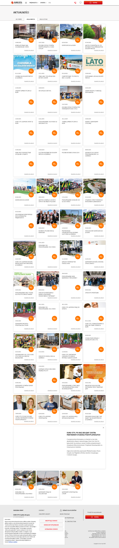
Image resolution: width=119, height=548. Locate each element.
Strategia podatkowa (67, 518)
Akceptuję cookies (51, 520)
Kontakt (41, 510)
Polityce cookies (12, 542)
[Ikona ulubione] (81, 2)
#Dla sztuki (43, 19)
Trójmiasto (33, 2)
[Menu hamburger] (26, 3)
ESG (50, 2)
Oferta (42, 2)
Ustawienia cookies (51, 529)
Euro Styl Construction (68, 521)
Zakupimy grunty (44, 514)
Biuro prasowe (65, 514)
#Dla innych (31, 19)
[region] (34, 531)
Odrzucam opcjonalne (51, 525)
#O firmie (19, 19)
